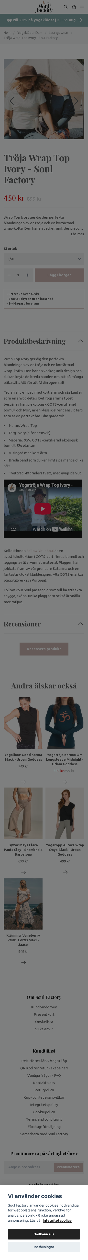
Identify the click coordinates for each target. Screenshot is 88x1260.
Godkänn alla (44, 1234)
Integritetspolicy (57, 1220)
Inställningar (44, 1247)
